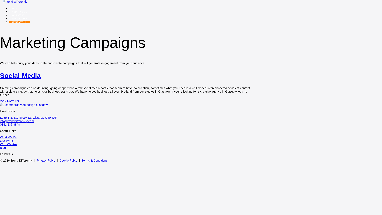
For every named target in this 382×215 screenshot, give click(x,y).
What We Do (19, 12)
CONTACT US (19, 22)
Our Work (18, 15)
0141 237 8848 (10, 124)
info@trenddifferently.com (17, 121)
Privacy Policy (46, 160)
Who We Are (19, 19)
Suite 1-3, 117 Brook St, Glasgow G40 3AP (28, 117)
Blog (3, 147)
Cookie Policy (68, 160)
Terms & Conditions (94, 160)
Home (15, 8)
